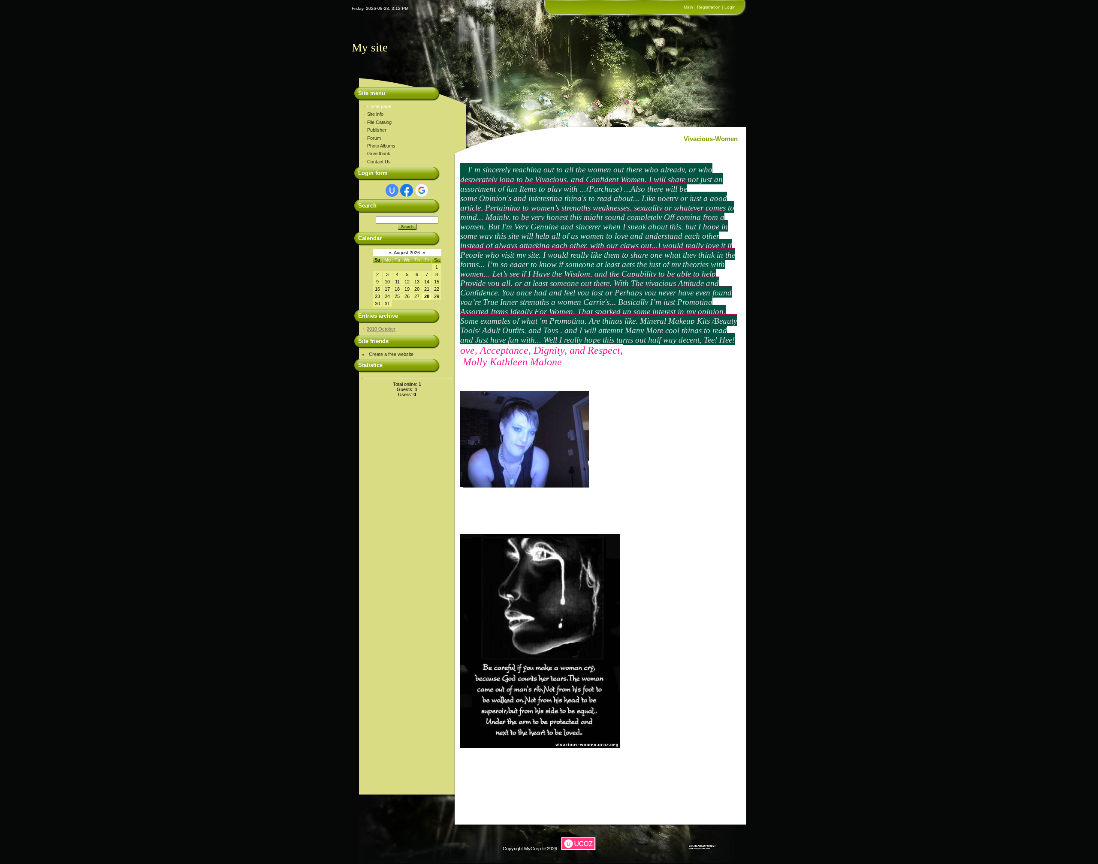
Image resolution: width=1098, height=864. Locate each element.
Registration (709, 7)
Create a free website (391, 354)
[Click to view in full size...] (524, 484)
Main (688, 7)
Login (730, 7)
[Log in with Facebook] (406, 190)
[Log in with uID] (392, 190)
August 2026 (407, 252)
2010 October (381, 328)
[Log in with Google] (421, 190)
